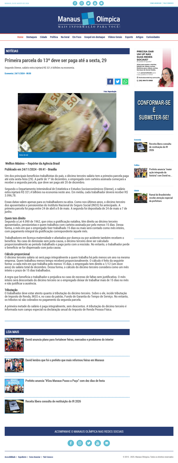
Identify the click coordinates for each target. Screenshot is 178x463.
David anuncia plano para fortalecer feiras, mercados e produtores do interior (69, 339)
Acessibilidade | (11, 457)
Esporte (129, 36)
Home (20, 36)
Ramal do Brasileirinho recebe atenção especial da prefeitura (161, 197)
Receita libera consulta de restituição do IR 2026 (53, 401)
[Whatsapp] (125, 81)
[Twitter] (88, 3)
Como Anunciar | (35, 457)
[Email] (101, 3)
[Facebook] (75, 3)
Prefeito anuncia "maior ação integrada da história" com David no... (160, 172)
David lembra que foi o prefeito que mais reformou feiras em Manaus (64, 360)
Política (54, 36)
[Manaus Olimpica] (89, 20)
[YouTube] (95, 3)
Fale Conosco (168, 3)
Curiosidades (153, 36)
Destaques (31, 36)
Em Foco (76, 36)
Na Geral (65, 36)
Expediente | (23, 457)
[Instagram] (81, 3)
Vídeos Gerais (115, 36)
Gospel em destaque (94, 36)
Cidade (43, 36)
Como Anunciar (155, 3)
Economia (137, 139)
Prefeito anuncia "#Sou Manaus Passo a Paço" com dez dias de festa (65, 380)
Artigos (139, 36)
